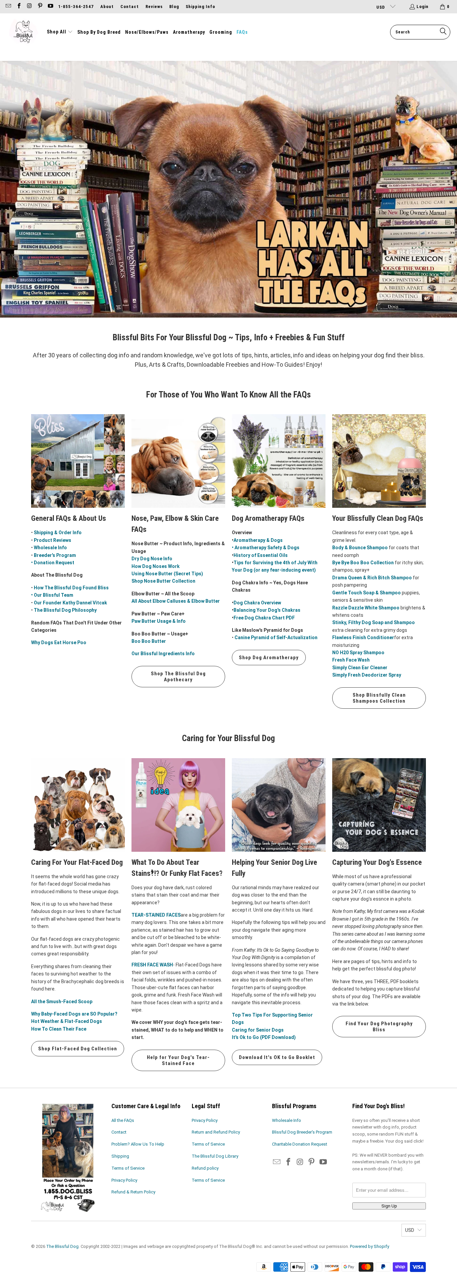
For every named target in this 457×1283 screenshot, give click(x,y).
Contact (129, 6)
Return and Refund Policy (216, 1132)
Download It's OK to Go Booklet (277, 1057)
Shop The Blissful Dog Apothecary (178, 677)
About (107, 6)
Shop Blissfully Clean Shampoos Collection (379, 698)
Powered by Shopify (369, 1246)
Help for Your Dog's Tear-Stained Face (178, 1060)
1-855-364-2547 (76, 6)
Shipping (120, 1156)
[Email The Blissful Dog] (8, 6)
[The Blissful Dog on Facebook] (18, 6)
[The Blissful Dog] (23, 32)
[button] (60, 32)
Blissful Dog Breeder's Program (302, 1132)
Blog (174, 6)
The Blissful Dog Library (215, 1156)
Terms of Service (128, 1168)
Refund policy (205, 1168)
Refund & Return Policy (133, 1191)
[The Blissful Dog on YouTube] (50, 6)
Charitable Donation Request (299, 1144)
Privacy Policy (124, 1180)
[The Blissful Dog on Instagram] (29, 6)
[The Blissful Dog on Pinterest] (39, 6)
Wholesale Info (286, 1120)
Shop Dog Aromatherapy (269, 658)
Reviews (154, 6)
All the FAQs (122, 1120)
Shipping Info (200, 6)
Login (423, 6)
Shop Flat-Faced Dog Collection (77, 1049)
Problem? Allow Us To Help (137, 1144)
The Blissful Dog (62, 1246)
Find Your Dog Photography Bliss (379, 1027)
